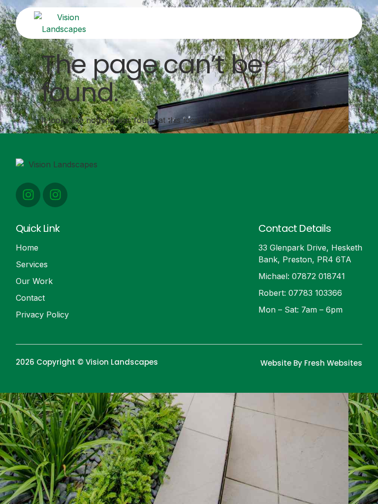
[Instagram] (28, 195)
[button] (273, 23)
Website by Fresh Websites (311, 363)
